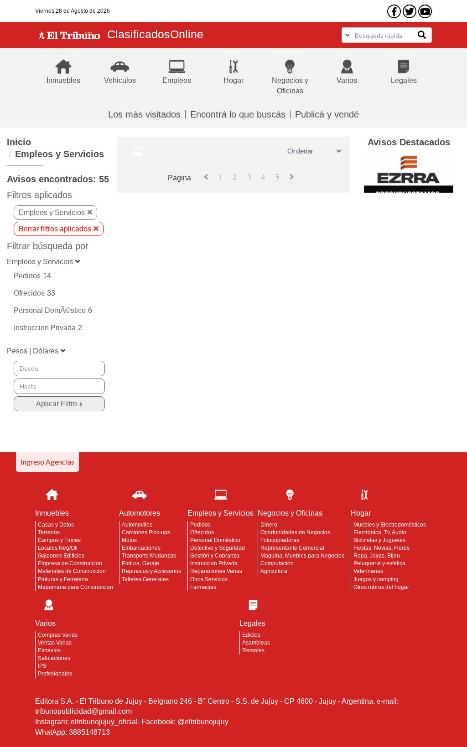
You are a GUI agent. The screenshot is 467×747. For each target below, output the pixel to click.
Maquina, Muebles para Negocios (302, 556)
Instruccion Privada (214, 563)
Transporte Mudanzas (149, 556)
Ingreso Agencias (47, 461)
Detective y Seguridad (217, 548)
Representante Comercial (292, 548)
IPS (42, 666)
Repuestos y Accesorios (151, 571)
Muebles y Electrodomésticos (389, 525)
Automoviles (137, 525)
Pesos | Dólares (32, 351)
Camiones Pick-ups (146, 532)
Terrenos (49, 532)
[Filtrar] (59, 403)
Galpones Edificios (61, 556)
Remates (253, 650)
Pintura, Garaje (140, 563)
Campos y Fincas (59, 540)
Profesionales (55, 673)
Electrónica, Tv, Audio (379, 532)
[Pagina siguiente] (292, 176)
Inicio (19, 142)
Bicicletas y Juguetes (379, 540)
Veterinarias (368, 571)
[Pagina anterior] (206, 176)
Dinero (268, 525)
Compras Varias (58, 635)
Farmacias (203, 587)
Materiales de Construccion (72, 571)
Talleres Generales (145, 579)
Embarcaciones (141, 548)
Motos (129, 540)
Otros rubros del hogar (381, 587)
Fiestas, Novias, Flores (381, 548)
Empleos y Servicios (59, 154)
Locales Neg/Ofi (58, 548)
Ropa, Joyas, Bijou (376, 556)
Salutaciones (54, 658)
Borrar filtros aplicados (55, 229)
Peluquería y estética (379, 563)
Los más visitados (144, 114)
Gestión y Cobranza (214, 556)
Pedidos (200, 525)
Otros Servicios (209, 579)
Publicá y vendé (327, 114)
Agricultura (273, 571)
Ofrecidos (202, 532)
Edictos (251, 635)
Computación (277, 563)
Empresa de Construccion (70, 563)
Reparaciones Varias (216, 571)
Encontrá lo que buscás (237, 114)
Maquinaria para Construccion (75, 587)
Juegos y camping (376, 579)
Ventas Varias (55, 643)
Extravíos (49, 650)
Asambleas (256, 643)
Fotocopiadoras (279, 540)
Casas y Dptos (56, 525)
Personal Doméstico (215, 540)
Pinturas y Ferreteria (63, 579)
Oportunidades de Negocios (295, 532)
